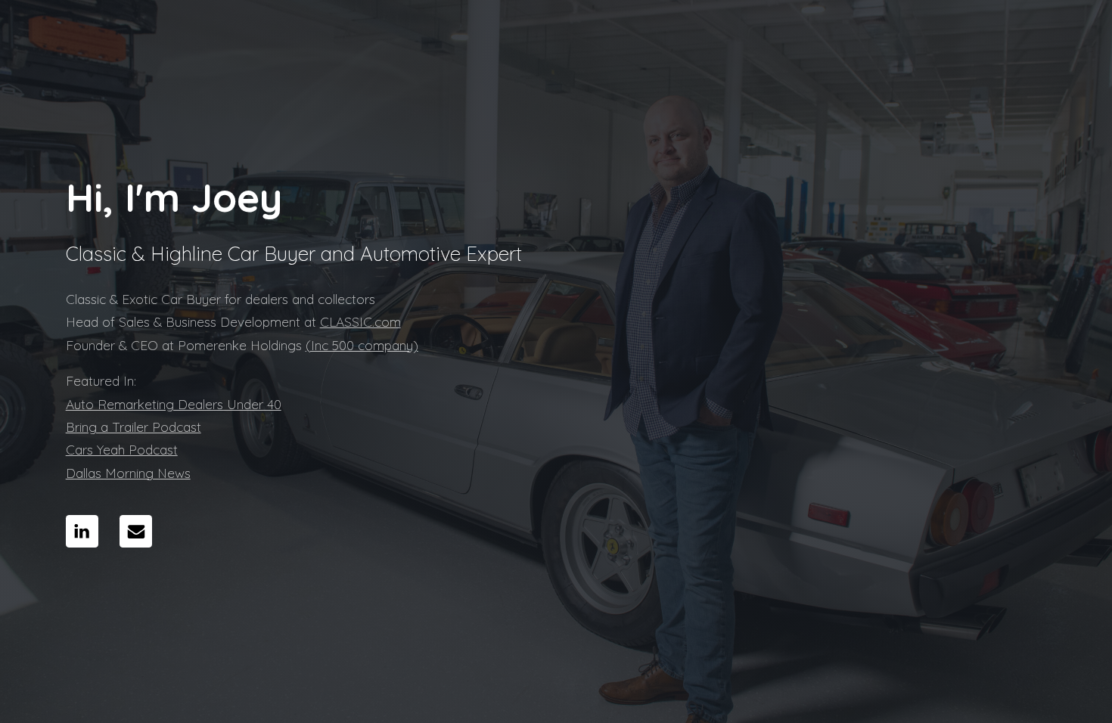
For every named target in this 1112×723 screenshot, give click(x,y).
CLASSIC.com (360, 322)
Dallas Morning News (128, 473)
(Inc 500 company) (362, 345)
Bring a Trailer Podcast (133, 427)
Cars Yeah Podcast (122, 450)
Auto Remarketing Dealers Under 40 (173, 404)
